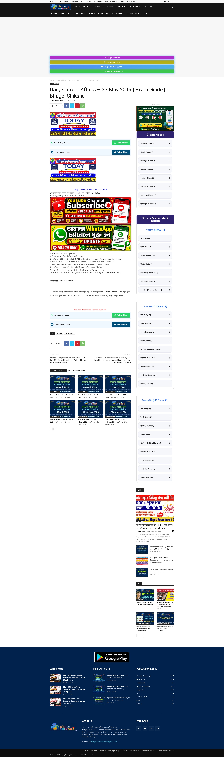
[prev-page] (51, 429)
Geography (78, 14)
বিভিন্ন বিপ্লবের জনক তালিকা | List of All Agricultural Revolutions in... (143, 628)
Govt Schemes (117, 14)
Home (52, 1)
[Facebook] (161, 1)
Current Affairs (134, 14)
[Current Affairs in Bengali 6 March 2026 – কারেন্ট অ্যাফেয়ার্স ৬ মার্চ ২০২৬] (62, 384)
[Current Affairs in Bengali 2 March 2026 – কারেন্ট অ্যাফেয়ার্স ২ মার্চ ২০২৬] (118, 384)
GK (146, 14)
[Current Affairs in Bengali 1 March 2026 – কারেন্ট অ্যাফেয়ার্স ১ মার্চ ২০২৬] (62, 409)
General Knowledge (143, 623)
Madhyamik (135, 7)
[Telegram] (165, 1)
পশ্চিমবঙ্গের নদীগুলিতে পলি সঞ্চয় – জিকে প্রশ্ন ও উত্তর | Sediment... (165, 628)
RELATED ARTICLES (58, 371)
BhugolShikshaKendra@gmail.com (104, 742)
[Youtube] (172, 1)
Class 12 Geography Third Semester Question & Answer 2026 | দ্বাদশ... (74, 677)
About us (58, 1)
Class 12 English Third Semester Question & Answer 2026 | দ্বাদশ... (74, 689)
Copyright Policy (77, 1)
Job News (140, 521)
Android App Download (127, 1)
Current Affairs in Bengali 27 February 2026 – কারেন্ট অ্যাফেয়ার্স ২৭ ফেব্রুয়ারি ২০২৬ (116, 422)
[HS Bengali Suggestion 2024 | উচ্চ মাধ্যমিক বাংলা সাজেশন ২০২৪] (99, 689)
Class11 (148, 7)
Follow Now (122, 143)
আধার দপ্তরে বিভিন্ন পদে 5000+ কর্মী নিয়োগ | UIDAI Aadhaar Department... (155, 526)
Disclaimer (88, 1)
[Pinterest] (77, 105)
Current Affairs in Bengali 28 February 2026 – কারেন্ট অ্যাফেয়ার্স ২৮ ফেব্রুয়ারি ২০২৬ (89, 422)
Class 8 (110, 7)
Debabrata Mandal (58, 100)
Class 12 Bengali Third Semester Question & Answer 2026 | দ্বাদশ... (74, 701)
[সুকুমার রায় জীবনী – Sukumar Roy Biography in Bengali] (145, 595)
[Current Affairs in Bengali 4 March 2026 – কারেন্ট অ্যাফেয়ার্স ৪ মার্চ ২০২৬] (90, 384)
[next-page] (54, 429)
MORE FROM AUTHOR (76, 371)
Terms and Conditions (111, 1)
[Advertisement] (112, 37)
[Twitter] (168, 1)
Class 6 (86, 7)
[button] (171, 7)
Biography (103, 14)
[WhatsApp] (82, 105)
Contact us (66, 1)
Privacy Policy (97, 1)
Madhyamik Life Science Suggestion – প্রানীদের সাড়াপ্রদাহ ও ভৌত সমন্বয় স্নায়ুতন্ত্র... (161, 560)
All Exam (59, 333)
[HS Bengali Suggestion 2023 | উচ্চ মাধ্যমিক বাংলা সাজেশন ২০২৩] (99, 678)
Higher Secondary (59, 14)
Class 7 (98, 7)
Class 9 (121, 7)
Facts (90, 14)
